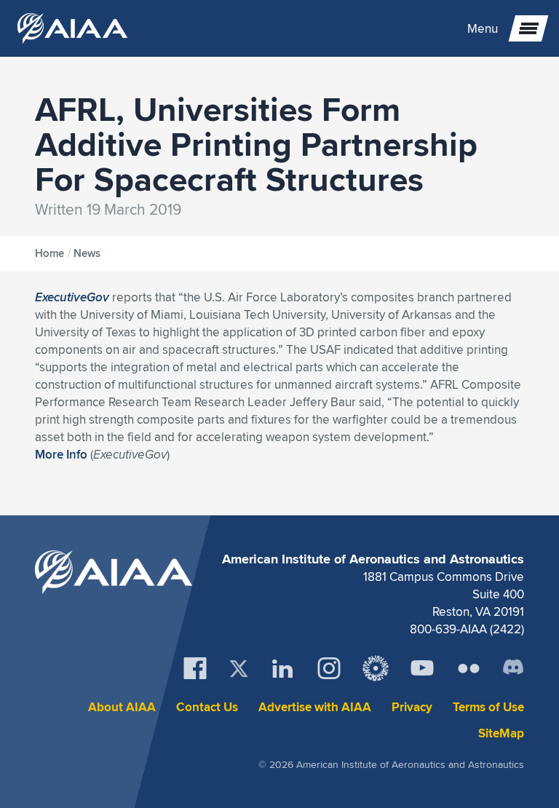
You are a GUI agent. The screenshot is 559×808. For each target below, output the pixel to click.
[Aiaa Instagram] (329, 668)
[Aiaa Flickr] (469, 668)
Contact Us (207, 707)
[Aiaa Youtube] (422, 668)
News (87, 253)
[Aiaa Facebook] (195, 668)
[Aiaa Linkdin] (282, 668)
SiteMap (501, 733)
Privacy (412, 707)
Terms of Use (488, 707)
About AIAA (122, 707)
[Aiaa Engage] (375, 668)
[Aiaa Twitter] (239, 668)
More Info (61, 454)
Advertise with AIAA (314, 707)
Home (49, 253)
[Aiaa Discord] (513, 668)
